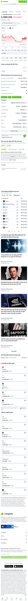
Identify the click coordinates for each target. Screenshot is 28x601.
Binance (12, 156)
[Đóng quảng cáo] (25, 383)
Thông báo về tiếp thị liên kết (6, 193)
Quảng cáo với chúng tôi (6, 137)
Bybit (14, 159)
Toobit (10, 159)
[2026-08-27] (25, 50)
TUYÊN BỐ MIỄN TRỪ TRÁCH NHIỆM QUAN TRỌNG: (12, 570)
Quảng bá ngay (23, 407)
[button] (18, 106)
